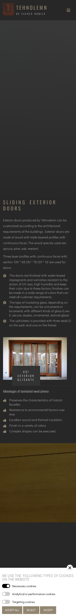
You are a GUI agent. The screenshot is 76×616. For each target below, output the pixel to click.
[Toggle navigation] (68, 10)
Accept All (12, 610)
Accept (48, 610)
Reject (31, 610)
